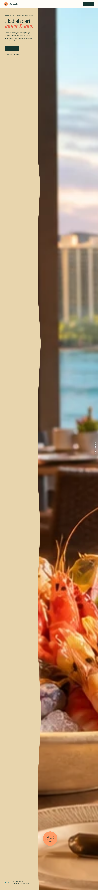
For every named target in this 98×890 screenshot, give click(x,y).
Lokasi (78, 4)
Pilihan (65, 4)
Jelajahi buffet (13, 54)
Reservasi (88, 4)
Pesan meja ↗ (12, 48)
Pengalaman (55, 4)
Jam (71, 4)
